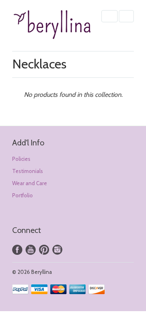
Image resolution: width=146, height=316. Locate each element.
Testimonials (27, 171)
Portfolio (22, 195)
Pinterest (44, 250)
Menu (109, 16)
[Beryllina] (52, 25)
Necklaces (39, 64)
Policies (21, 159)
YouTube (31, 250)
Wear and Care (29, 183)
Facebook (17, 250)
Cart (126, 16)
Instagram (57, 250)
